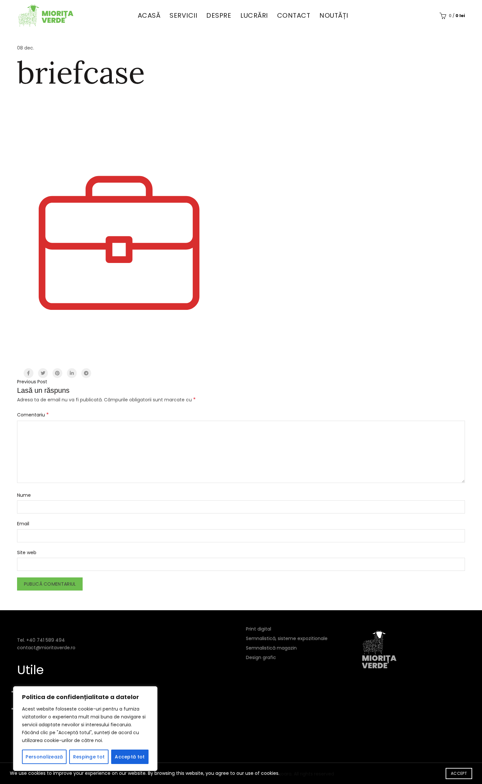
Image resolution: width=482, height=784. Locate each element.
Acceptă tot (130, 757)
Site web (26, 552)
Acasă (149, 15)
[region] (85, 728)
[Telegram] (86, 373)
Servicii (183, 15)
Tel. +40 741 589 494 (41, 640)
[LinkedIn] (72, 373)
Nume (24, 495)
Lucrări (254, 15)
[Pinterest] (57, 373)
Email (23, 523)
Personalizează (44, 757)
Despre (218, 15)
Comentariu (33, 414)
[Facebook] (28, 373)
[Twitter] (43, 373)
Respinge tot (89, 757)
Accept (459, 773)
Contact (294, 15)
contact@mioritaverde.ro (46, 647)
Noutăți (333, 15)
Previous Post (32, 381)
